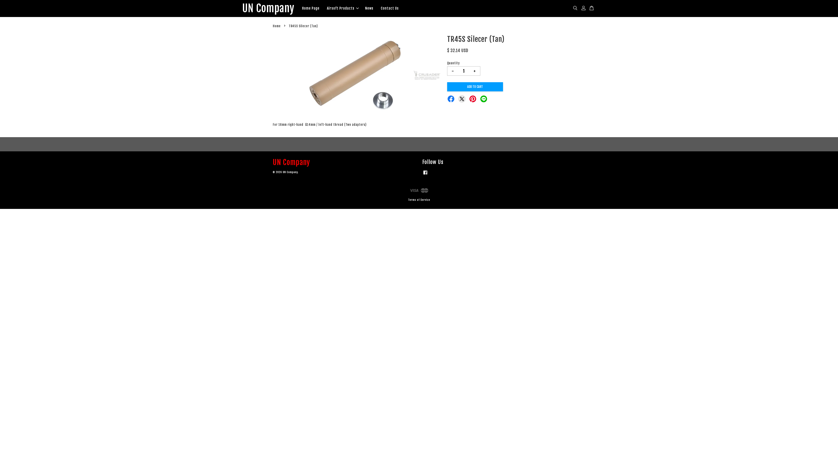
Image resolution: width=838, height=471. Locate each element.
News (369, 8)
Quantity (453, 63)
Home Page (310, 8)
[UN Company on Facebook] (425, 174)
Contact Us (390, 8)
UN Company (268, 8)
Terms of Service (419, 199)
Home (277, 26)
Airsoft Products (340, 8)
